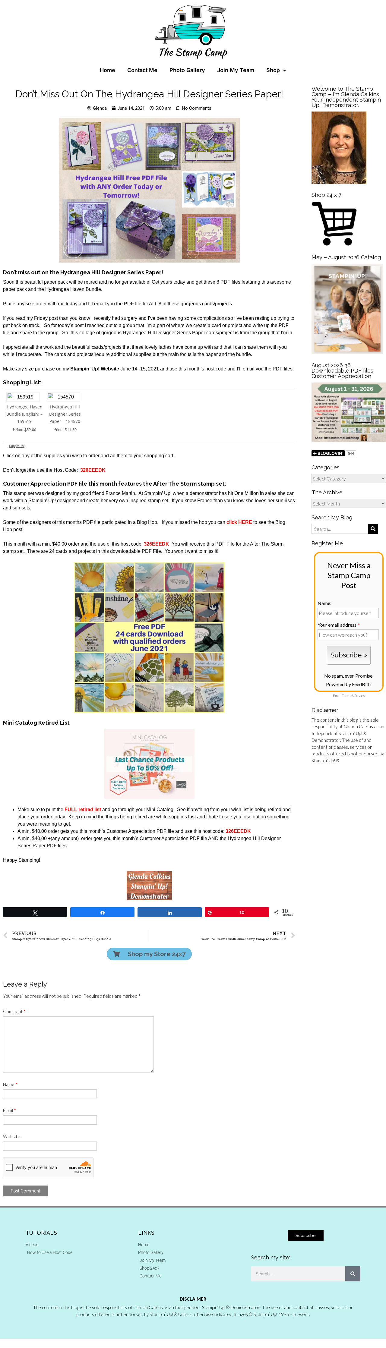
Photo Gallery (187, 70)
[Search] (352, 1273)
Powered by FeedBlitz (349, 684)
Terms (346, 696)
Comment (14, 1011)
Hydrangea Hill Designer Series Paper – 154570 (65, 414)
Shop (273, 70)
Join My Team (235, 70)
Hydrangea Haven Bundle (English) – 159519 (24, 414)
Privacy (359, 696)
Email (9, 1110)
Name (10, 1084)
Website (11, 1136)
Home (107, 70)
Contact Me (142, 70)
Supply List (16, 445)
